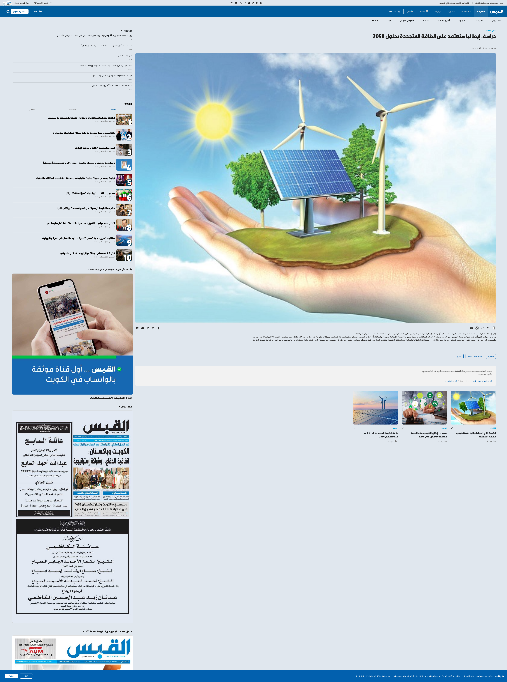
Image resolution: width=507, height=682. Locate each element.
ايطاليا (491, 356)
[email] (143, 328)
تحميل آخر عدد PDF (41, 3)
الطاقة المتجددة (475, 356)
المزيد (375, 20)
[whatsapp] (137, 328)
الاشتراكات (37, 11)
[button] (494, 328)
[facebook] (158, 328)
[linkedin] (148, 328)
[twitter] (153, 328)
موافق (11, 676)
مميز (459, 356)
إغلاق (26, 676)
